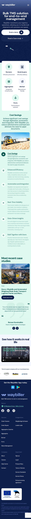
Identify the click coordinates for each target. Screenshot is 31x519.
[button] (13, 328)
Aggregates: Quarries (7, 429)
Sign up (18, 455)
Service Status (20, 476)
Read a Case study (14, 38)
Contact (3, 468)
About (3, 455)
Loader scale (19, 425)
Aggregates (4, 433)
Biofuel (3, 437)
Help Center (4, 464)
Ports (2, 441)
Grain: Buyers (5, 425)
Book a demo (13, 32)
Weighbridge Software (22, 421)
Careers (3, 460)
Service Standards (21, 472)
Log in (17, 460)
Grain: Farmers (5, 421)
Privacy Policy (19, 464)
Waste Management (7, 445)
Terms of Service (20, 468)
